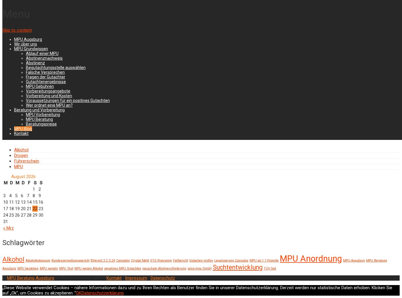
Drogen (21, 155)
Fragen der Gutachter (45, 77)
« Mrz (8, 228)
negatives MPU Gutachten (122, 268)
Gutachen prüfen (201, 260)
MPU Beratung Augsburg (30, 278)
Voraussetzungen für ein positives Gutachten (68, 100)
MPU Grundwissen (31, 48)
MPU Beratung (39, 119)
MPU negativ (49, 268)
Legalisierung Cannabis (231, 260)
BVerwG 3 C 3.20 (103, 260)
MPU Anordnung (311, 259)
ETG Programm (161, 260)
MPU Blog (23, 128)
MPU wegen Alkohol (88, 268)
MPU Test (66, 268)
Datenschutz (163, 278)
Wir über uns (25, 44)
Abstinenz (35, 63)
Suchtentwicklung (238, 267)
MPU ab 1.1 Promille (264, 260)
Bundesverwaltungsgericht (70, 260)
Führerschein (26, 161)
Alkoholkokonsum (38, 260)
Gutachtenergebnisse (46, 81)
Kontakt (21, 133)
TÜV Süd (270, 268)
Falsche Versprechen (45, 72)
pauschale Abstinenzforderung (164, 268)
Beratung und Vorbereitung (39, 110)
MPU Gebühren (40, 86)
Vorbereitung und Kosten (49, 95)
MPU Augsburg (28, 39)
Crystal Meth (140, 260)
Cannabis (123, 260)
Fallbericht (180, 260)
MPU (18, 166)
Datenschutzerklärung (103, 293)
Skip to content (17, 30)
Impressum (136, 278)
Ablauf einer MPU (42, 53)
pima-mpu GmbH (199, 268)
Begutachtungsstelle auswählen (56, 67)
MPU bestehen (28, 268)
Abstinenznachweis (44, 58)
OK (79, 293)
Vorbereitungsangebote (48, 91)
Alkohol (21, 150)
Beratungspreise (41, 124)
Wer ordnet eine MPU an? (49, 105)
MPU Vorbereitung (43, 114)
